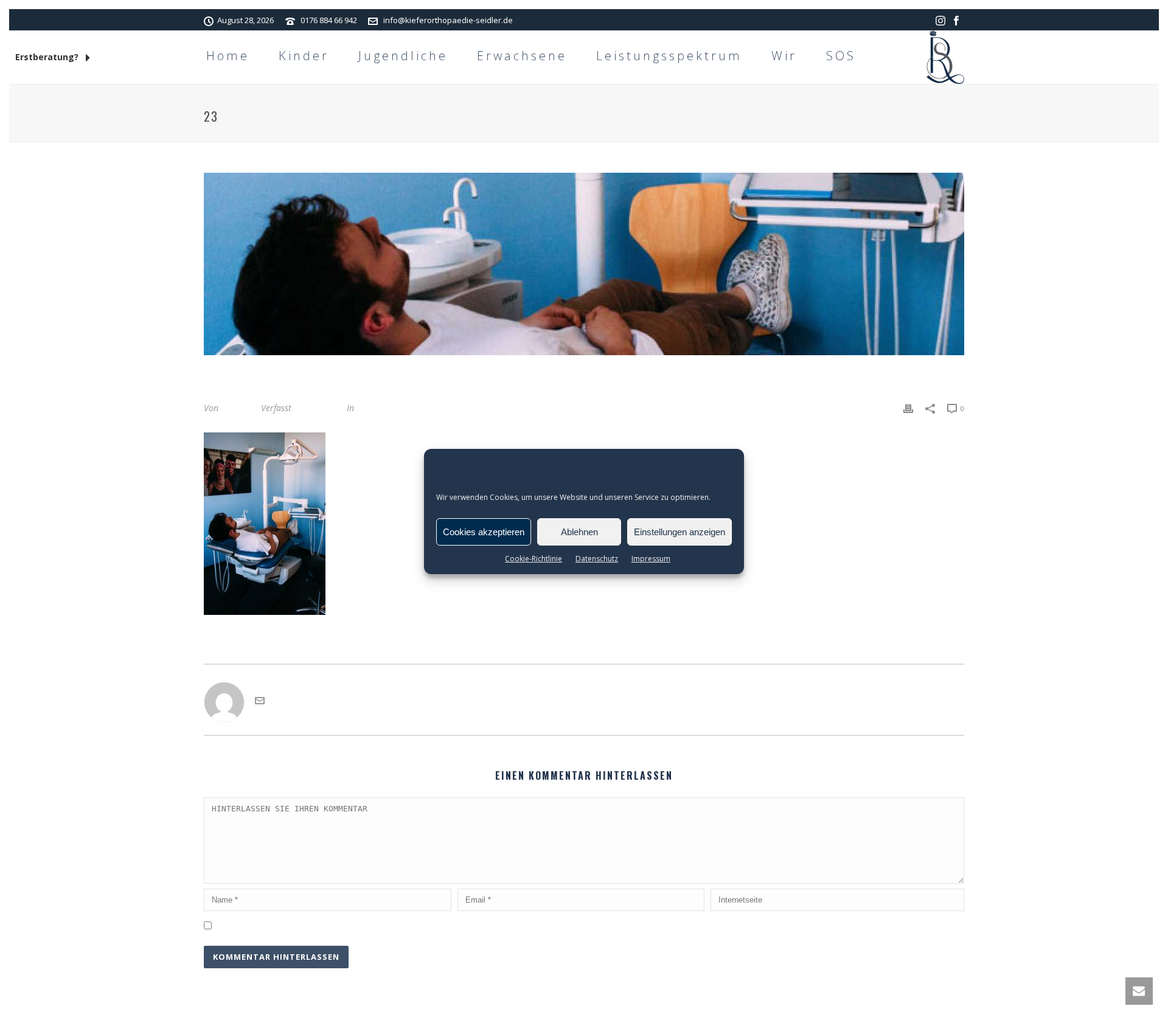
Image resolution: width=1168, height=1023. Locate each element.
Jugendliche (403, 55)
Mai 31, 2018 (319, 408)
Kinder (304, 55)
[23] (584, 264)
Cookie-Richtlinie (533, 558)
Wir (784, 55)
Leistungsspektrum (669, 55)
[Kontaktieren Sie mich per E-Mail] (260, 702)
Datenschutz (596, 558)
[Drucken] (908, 407)
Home (227, 55)
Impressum (650, 558)
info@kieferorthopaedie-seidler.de (448, 20)
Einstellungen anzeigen (679, 532)
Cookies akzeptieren (483, 532)
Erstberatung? (48, 57)
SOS (841, 55)
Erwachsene (522, 55)
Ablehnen (579, 532)
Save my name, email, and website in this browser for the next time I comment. (373, 924)
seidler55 (238, 408)
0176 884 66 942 (329, 20)
